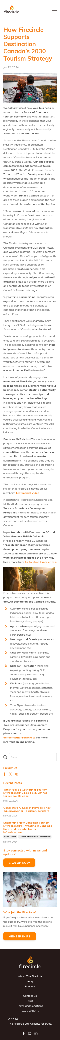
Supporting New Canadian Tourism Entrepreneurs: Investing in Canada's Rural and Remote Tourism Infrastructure (27, 827)
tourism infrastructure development (34, 837)
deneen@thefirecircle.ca (19, 737)
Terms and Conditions (30, 1005)
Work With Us (30, 1011)
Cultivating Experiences (40, 562)
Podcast (30, 986)
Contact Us (30, 995)
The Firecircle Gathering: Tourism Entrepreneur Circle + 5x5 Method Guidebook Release (25, 793)
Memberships (19, 936)
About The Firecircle (30, 976)
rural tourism (10, 837)
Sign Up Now (19, 863)
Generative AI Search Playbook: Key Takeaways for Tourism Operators (26, 809)
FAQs (30, 1000)
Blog (30, 981)
